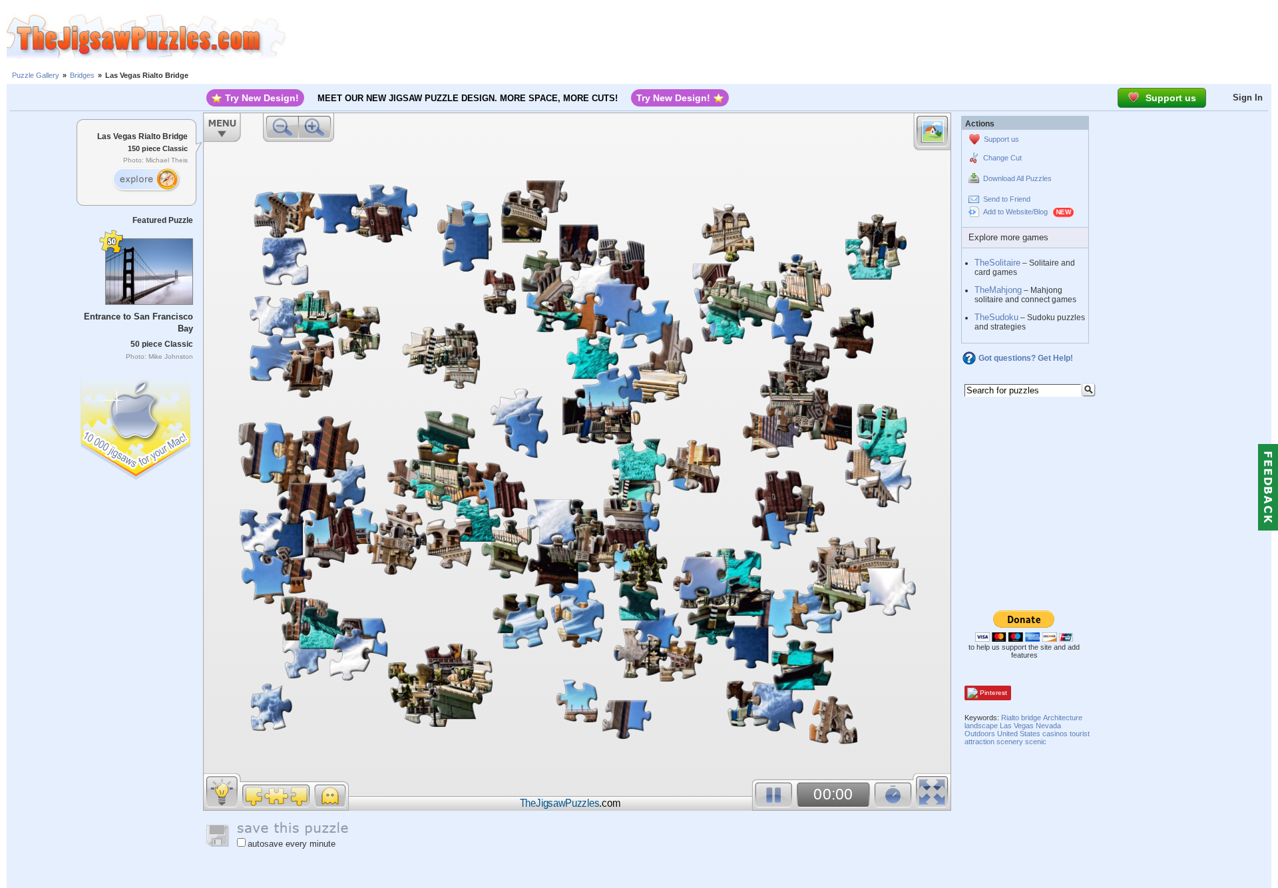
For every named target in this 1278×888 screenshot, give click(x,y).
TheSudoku (996, 317)
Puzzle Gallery (35, 75)
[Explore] (145, 179)
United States (1018, 734)
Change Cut (1002, 158)
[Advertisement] (782, 37)
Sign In (1248, 98)
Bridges (82, 75)
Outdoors (979, 734)
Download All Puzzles (1017, 178)
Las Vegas (1017, 726)
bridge (1031, 718)
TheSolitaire (997, 263)
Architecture (1062, 718)
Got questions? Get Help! (1025, 358)
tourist (1080, 734)
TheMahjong (998, 290)
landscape (981, 726)
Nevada (1048, 726)
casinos (1055, 734)
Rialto (1010, 718)
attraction (979, 742)
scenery (1009, 742)
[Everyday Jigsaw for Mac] (136, 425)
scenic (1035, 742)
